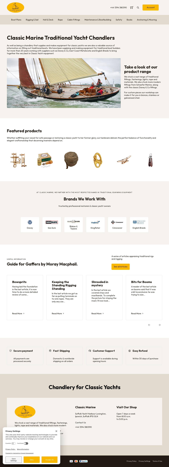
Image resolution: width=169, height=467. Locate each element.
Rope (60, 19)
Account (151, 7)
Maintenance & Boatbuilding (98, 19)
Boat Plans (16, 19)
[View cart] (131, 7)
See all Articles (120, 266)
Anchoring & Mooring (147, 19)
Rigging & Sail (32, 19)
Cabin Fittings (73, 19)
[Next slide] (159, 325)
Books (129, 19)
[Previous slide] (149, 325)
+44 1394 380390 (118, 7)
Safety (119, 19)
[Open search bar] (138, 7)
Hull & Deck (48, 19)
